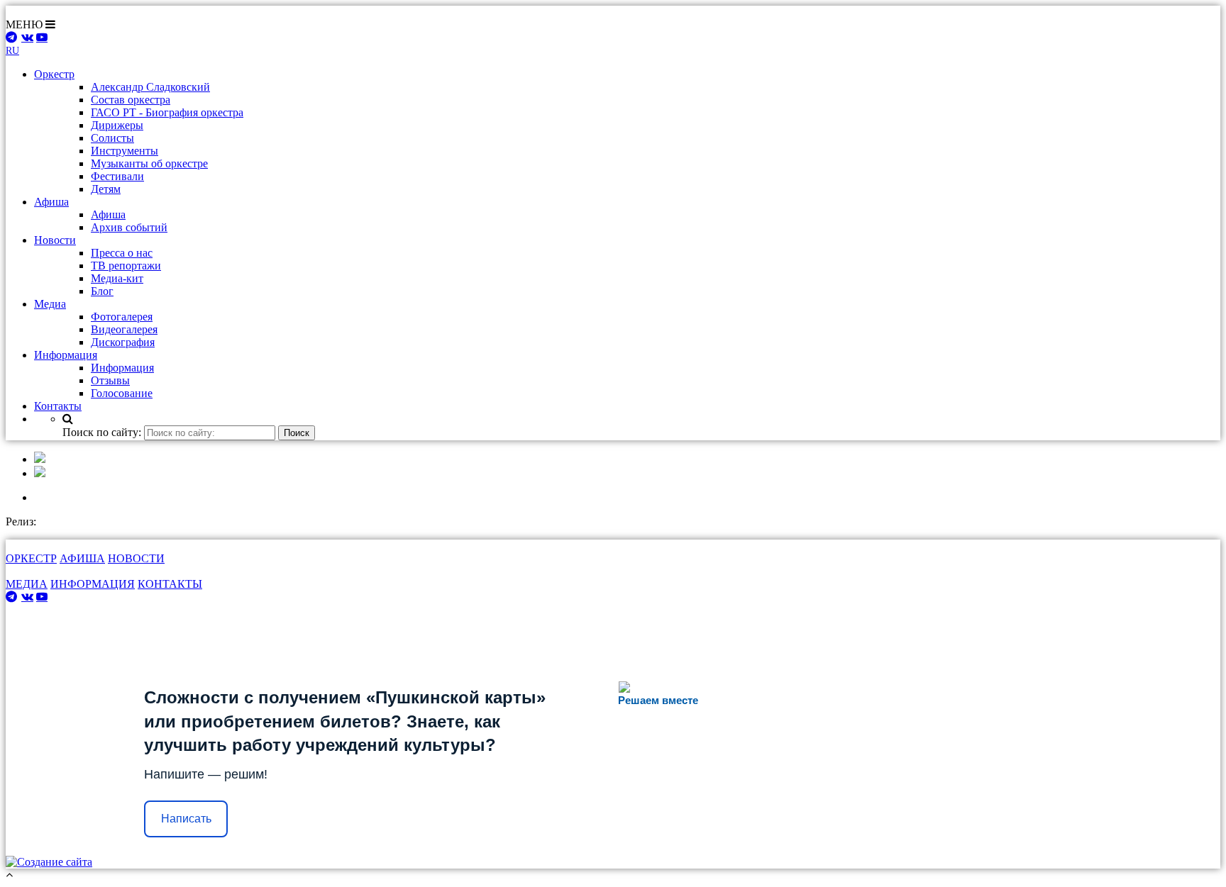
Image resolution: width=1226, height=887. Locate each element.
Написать (186, 819)
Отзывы (110, 380)
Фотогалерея (122, 317)
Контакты (58, 406)
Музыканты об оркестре (149, 163)
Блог (102, 291)
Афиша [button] (51, 202)
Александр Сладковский (150, 87)
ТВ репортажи (126, 266)
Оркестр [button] (54, 74)
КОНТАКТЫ (170, 584)
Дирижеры (117, 125)
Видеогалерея (124, 329)
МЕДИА (27, 584)
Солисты (112, 138)
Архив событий (129, 227)
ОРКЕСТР (31, 558)
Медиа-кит (117, 278)
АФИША (82, 558)
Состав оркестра (130, 100)
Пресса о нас (122, 253)
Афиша (108, 214)
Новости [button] (55, 240)
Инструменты (124, 151)
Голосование (122, 393)
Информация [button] (65, 355)
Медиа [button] (50, 304)
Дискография (123, 342)
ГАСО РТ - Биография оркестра (167, 112)
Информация (122, 368)
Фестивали (117, 176)
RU (12, 50)
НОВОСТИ (136, 558)
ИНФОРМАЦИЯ (92, 584)
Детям (106, 189)
